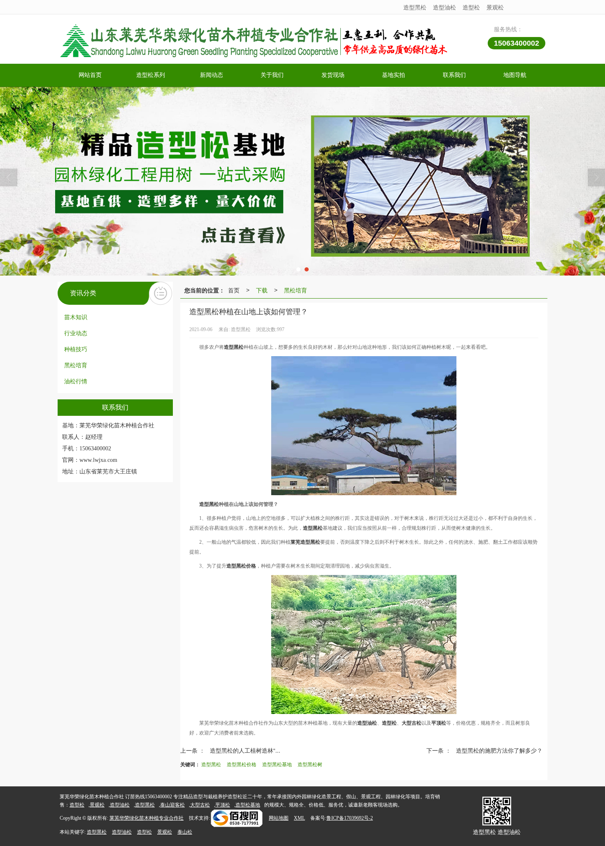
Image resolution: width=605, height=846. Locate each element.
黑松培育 (75, 365)
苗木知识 (75, 317)
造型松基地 (247, 805)
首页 (234, 290)
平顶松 (222, 805)
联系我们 (454, 75)
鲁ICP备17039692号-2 (349, 818)
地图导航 (514, 75)
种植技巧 (75, 349)
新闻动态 (211, 75)
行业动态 (75, 333)
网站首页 (90, 75)
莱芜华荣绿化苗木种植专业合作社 (146, 818)
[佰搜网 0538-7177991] (236, 818)
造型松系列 (150, 75)
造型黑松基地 (277, 763)
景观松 (495, 7)
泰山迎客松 (172, 805)
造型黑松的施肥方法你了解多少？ (499, 750)
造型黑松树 (310, 763)
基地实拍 (393, 75)
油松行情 (75, 381)
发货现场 (332, 75)
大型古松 (200, 805)
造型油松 (444, 7)
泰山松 (184, 832)
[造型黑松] (302, 181)
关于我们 (272, 75)
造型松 (471, 7)
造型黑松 (414, 7)
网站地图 (279, 818)
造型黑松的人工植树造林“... (245, 750)
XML (299, 818)
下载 (262, 290)
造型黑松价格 (241, 763)
